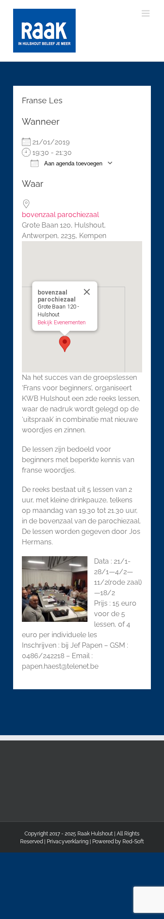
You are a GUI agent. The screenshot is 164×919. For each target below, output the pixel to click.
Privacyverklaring (67, 841)
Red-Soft (133, 841)
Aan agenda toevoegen (72, 163)
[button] (64, 344)
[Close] (86, 291)
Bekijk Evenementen (61, 322)
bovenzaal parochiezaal (60, 214)
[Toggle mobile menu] (146, 13)
